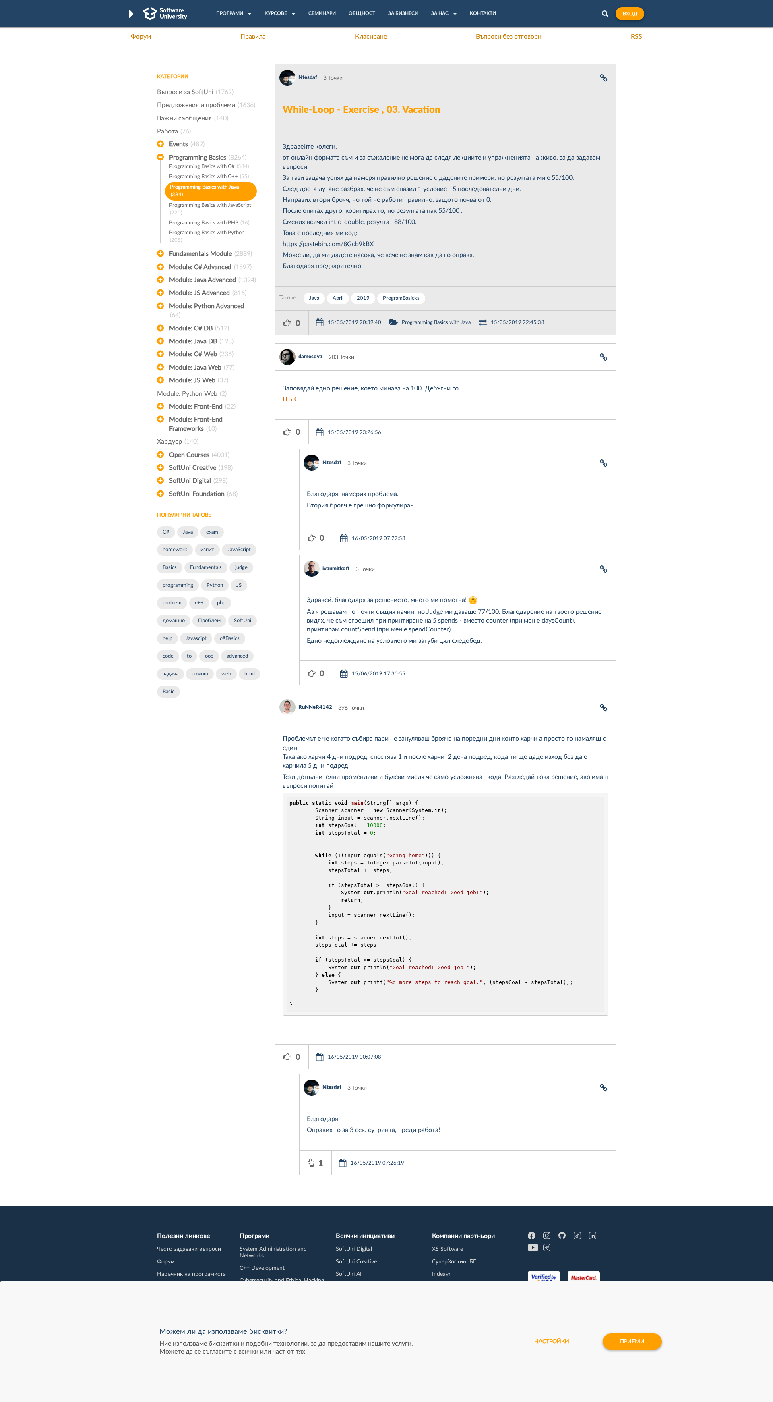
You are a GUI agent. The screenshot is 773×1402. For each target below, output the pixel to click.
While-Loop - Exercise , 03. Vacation (361, 110)
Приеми (632, 1341)
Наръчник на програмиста (191, 1274)
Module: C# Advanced (210, 267)
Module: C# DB (199, 328)
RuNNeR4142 (315, 707)
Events (187, 144)
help (167, 638)
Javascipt (196, 638)
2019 (363, 298)
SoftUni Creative (201, 468)
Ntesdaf (307, 77)
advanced (237, 656)
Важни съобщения (192, 118)
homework (175, 549)
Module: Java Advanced (212, 280)
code (168, 656)
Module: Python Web (192, 393)
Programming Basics (207, 157)
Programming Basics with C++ (209, 176)
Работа (174, 131)
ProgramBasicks (401, 298)
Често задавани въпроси (189, 1249)
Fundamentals (206, 567)
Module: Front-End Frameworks (196, 424)
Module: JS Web (198, 380)
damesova (310, 356)
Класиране (371, 36)
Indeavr (441, 1274)
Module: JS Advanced (207, 293)
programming (178, 585)
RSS (636, 36)
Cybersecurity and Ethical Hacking (282, 1281)
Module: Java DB (201, 341)
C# (166, 532)
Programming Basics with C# (209, 166)
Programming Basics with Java (204, 191)
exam (212, 532)
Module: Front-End (202, 406)
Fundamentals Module (210, 254)
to (189, 656)
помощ (200, 674)
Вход (630, 13)
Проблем (209, 620)
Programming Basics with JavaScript (210, 209)
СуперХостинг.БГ (454, 1262)
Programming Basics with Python (206, 236)
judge (241, 567)
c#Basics (230, 638)
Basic (168, 691)
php (221, 603)
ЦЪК (290, 399)
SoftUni (242, 620)
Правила (253, 36)
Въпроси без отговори (509, 36)
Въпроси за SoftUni (195, 92)
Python (215, 585)
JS (239, 585)
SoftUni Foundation (203, 494)
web (226, 674)
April (338, 298)
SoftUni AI (349, 1274)
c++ (199, 603)
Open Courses (199, 455)
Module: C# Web (201, 354)
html (249, 674)
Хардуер (177, 441)
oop (209, 656)
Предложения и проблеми (206, 105)
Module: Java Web (201, 367)
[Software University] (165, 13)
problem (172, 603)
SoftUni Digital (198, 481)
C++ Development (262, 1268)
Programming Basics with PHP (209, 223)
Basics (170, 567)
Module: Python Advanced (206, 310)
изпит (207, 549)
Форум (141, 36)
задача (170, 674)
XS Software (447, 1249)
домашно (174, 620)
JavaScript (239, 549)
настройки (551, 1341)
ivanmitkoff (335, 568)
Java (188, 532)
